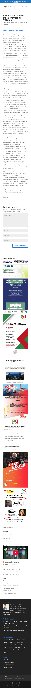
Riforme (15, 650)
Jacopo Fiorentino (19, 686)
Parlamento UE (7, 590)
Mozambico (17, 647)
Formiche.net (13, 22)
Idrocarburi (17, 644)
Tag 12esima (6, 569)
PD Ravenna (6, 581)
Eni (14, 642)
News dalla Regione (12, 562)
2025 (4, 567)
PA (21, 647)
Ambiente (18, 639)
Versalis (5, 652)
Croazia (5, 642)
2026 (4, 564)
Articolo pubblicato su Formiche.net (13, 30)
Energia (10, 642)
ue (25, 650)
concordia (24, 639)
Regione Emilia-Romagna (9, 593)
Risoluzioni (20, 650)
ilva (22, 644)
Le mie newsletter (19, 678)
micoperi (11, 647)
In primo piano (7, 572)
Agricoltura (11, 639)
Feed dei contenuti (9, 662)
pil (24, 647)
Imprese (5, 647)
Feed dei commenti (9, 664)
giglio (12, 644)
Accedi (6, 660)
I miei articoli (21, 22)
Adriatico (6, 639)
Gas (22, 642)
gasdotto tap (6, 644)
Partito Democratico (8, 588)
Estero (18, 642)
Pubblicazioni (8, 678)
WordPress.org (8, 667)
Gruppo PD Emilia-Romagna (10, 585)
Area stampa (20, 677)
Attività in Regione (10, 677)
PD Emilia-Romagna (8, 583)
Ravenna (10, 650)
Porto (5, 650)
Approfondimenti (7, 574)
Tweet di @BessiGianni (9, 527)
